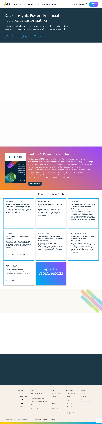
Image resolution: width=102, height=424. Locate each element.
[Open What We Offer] (38, 4)
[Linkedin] (95, 391)
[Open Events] (58, 4)
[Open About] (76, 4)
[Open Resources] (49, 4)
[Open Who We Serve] (25, 4)
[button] (86, 4)
